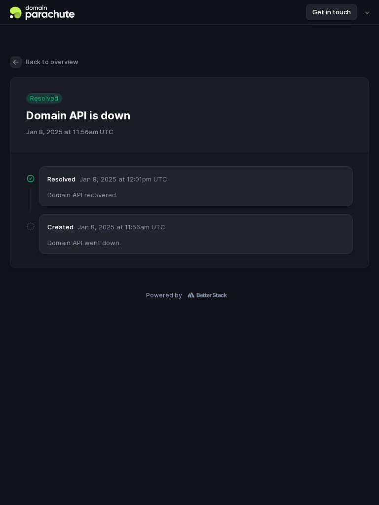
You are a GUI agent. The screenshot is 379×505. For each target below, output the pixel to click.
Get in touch (331, 12)
